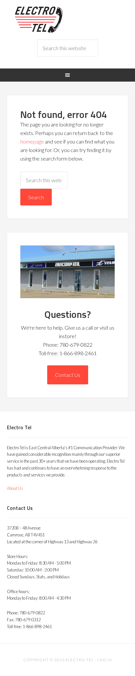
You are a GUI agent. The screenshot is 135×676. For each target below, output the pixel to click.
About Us (15, 488)
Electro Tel (67, 20)
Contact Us (67, 375)
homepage (32, 141)
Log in (104, 659)
